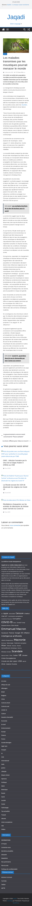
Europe (3, 731)
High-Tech (4, 746)
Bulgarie (3, 695)
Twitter (15, 655)
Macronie (20, 639)
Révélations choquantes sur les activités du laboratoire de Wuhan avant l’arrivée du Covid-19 (15, 506)
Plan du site (4, 865)
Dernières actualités (7, 851)
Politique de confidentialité (9, 869)
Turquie (3, 815)
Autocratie (12, 613)
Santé (5, 54)
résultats (24, 105)
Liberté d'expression (7, 640)
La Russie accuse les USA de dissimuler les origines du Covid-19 (15, 487)
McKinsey (3, 643)
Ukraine (24, 655)
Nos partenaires (6, 862)
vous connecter (15, 525)
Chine (3, 699)
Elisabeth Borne (6, 625)
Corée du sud (5, 706)
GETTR (3, 888)
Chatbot (27, 613)
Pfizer (3, 645)
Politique (4, 782)
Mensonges (10, 643)
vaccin (24, 661)
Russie (19, 645)
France (11, 633)
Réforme (19, 648)
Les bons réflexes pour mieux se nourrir (16, 441)
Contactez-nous (6, 847)
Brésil (3, 692)
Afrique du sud (5, 685)
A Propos (4, 844)
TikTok (10, 655)
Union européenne (6, 822)
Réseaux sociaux (6, 651)
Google (17, 633)
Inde (2, 757)
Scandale (17, 651)
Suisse (3, 804)
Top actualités (5, 811)
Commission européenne (15, 616)
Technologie (4, 807)
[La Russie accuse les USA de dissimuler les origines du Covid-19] (16, 476)
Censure (19, 613)
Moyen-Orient (5, 775)
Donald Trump (21, 622)
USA (20, 661)
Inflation (27, 633)
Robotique (4, 789)
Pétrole (9, 645)
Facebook (4, 633)
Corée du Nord (5, 703)
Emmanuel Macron (13, 628)
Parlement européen (20, 643)
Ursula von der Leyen (9, 661)
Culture (3, 713)
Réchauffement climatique (9, 648)
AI (2, 613)
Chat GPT (4, 616)
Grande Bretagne (6, 742)
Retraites (14, 645)
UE (20, 655)
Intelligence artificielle (11, 636)
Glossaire (4, 854)
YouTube (3, 881)
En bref (3, 724)
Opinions (4, 779)
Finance (3, 735)
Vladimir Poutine (11, 664)
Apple (5, 613)
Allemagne (4, 688)
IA (22, 633)
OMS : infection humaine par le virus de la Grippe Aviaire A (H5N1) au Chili (15, 463)
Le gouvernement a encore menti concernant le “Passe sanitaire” (14, 435)
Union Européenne (8, 658)
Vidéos (3, 829)
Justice (3, 768)
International (5, 760)
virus (24, 72)
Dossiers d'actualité (7, 717)
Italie (2, 764)
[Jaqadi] (3, 29)
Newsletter (4, 858)
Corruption (17, 619)
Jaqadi (16, 17)
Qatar (3, 786)
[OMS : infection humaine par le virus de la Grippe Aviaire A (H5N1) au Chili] (16, 451)
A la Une (3, 681)
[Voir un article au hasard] (29, 29)
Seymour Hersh (5, 655)
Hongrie (3, 750)
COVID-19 (6, 622)
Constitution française (6, 618)
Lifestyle (3, 771)
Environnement (5, 728)
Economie (4, 721)
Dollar (14, 622)
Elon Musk (14, 625)
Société (3, 800)
